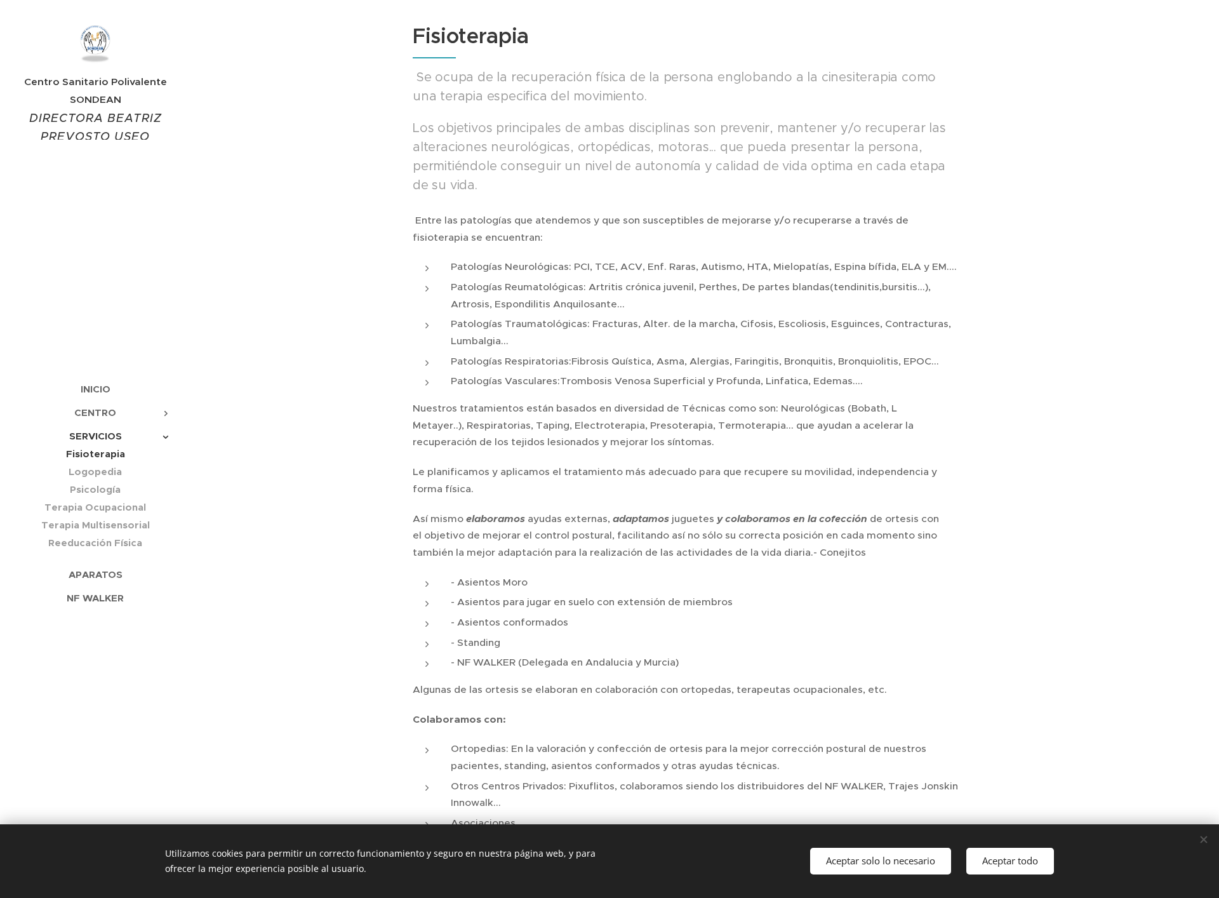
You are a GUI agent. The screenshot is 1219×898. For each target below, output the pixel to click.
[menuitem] (95, 389)
